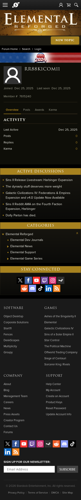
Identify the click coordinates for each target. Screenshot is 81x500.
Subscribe (67, 469)
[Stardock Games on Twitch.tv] (44, 280)
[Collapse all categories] (77, 233)
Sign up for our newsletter (27, 462)
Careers (9, 402)
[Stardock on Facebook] (28, 280)
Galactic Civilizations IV (58, 328)
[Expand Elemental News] (8, 246)
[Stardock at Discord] (32, 288)
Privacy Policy (16, 492)
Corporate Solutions (16, 322)
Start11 (7, 328)
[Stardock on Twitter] (20, 280)
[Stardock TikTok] (40, 288)
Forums (8, 432)
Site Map (67, 492)
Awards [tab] (39, 110)
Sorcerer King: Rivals (57, 364)
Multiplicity (10, 346)
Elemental (50, 322)
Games (50, 308)
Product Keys (54, 402)
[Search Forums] (76, 5)
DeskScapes (11, 340)
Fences (8, 334)
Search (26, 49)
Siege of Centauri (55, 358)
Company (13, 376)
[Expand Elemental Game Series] (8, 259)
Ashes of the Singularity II (60, 316)
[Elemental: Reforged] (40, 22)
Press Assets (12, 414)
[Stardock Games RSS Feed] (57, 288)
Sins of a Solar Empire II (59, 334)
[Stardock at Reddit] (24, 288)
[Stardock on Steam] (61, 280)
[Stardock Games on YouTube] (36, 280)
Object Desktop (13, 316)
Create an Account (57, 396)
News (7, 408)
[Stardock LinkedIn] (49, 288)
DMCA (55, 492)
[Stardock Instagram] (53, 280)
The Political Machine (57, 346)
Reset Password (56, 408)
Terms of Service (38, 492)
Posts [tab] (26, 110)
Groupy (8, 352)
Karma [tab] (53, 110)
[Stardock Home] (16, 5)
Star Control (51, 340)
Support (54, 376)
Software (13, 308)
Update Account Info (58, 414)
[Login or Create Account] (61, 5)
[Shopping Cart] (68, 5)
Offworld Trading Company (60, 352)
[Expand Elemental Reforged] (3, 234)
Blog (6, 390)
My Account (53, 390)
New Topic (65, 40)
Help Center (53, 384)
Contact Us (11, 426)
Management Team (15, 396)
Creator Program (14, 420)
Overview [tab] (12, 110)
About (7, 384)
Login (38, 49)
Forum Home (10, 49)
